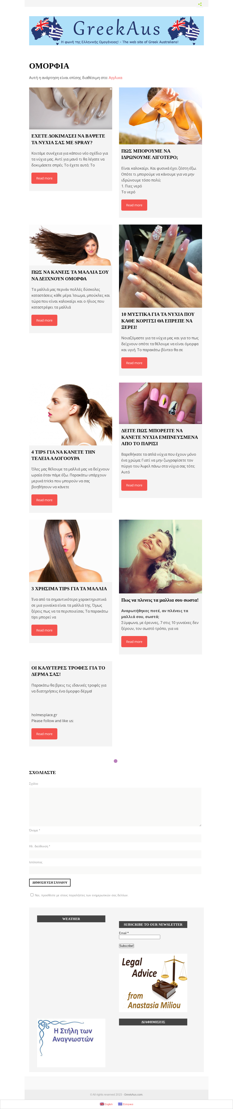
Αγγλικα (115, 77)
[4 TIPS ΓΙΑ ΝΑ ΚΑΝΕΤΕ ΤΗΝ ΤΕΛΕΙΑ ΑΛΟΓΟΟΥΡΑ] (70, 414)
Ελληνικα (127, 1104)
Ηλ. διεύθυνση (39, 846)
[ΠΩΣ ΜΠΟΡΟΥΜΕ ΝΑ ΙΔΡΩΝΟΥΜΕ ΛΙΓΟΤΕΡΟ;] (160, 115)
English (108, 1104)
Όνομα (34, 830)
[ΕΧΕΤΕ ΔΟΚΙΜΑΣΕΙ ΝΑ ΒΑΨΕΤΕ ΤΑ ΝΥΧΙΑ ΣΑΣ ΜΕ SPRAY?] (70, 108)
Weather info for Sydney (71, 957)
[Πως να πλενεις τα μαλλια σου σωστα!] (160, 556)
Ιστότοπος (35, 862)
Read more (44, 178)
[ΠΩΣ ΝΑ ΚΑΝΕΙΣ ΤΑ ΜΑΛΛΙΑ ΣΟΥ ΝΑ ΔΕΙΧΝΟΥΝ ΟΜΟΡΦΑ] (70, 245)
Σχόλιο (33, 783)
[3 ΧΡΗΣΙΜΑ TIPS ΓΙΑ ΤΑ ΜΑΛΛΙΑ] (70, 551)
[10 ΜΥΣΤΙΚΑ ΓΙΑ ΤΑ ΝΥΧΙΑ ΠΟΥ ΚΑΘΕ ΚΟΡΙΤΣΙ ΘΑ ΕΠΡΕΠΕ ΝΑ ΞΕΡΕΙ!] (160, 266)
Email (124, 933)
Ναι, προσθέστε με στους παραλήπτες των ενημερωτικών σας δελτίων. (82, 895)
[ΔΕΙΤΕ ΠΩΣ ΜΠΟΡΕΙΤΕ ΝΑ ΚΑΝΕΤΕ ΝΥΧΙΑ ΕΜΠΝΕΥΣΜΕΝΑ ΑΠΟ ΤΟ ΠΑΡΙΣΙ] (160, 403)
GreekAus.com (133, 1094)
